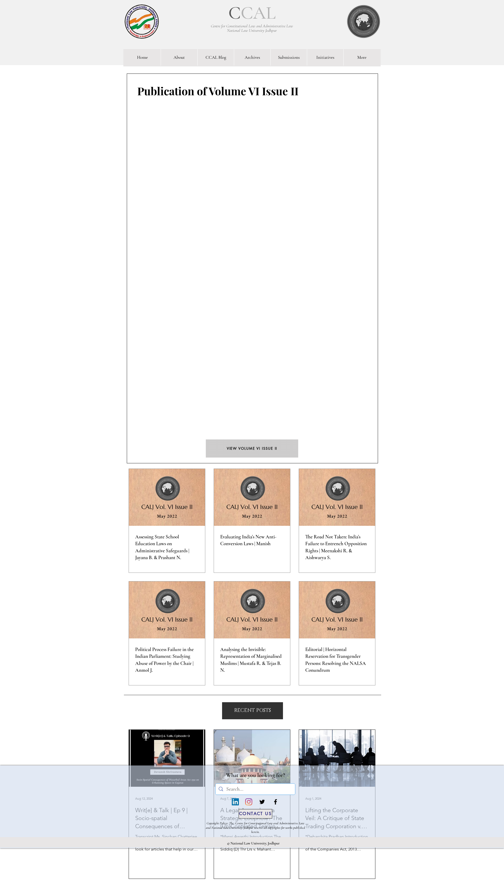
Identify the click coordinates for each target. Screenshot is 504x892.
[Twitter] (262, 801)
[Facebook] (275, 801)
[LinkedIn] (235, 801)
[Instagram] (248, 801)
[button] (252, 710)
